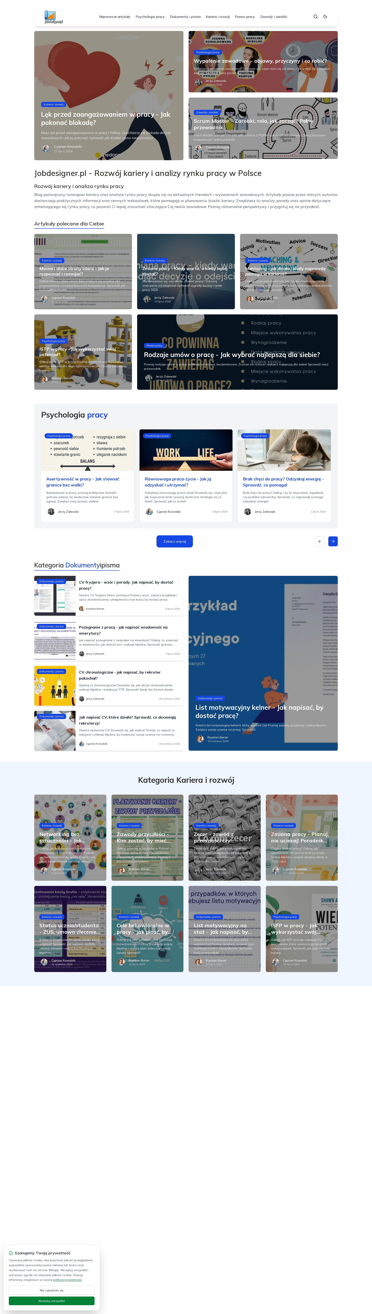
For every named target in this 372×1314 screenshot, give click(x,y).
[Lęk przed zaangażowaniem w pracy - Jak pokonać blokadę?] (108, 95)
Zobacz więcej (174, 541)
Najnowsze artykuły (114, 16)
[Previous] (320, 541)
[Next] (333, 541)
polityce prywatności (67, 1280)
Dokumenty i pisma (185, 16)
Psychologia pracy (150, 16)
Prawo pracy (245, 16)
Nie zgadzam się (52, 1290)
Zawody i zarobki (273, 16)
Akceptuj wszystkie (51, 1301)
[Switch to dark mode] (325, 16)
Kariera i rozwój (218, 16)
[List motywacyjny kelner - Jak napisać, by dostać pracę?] (263, 663)
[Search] (315, 16)
